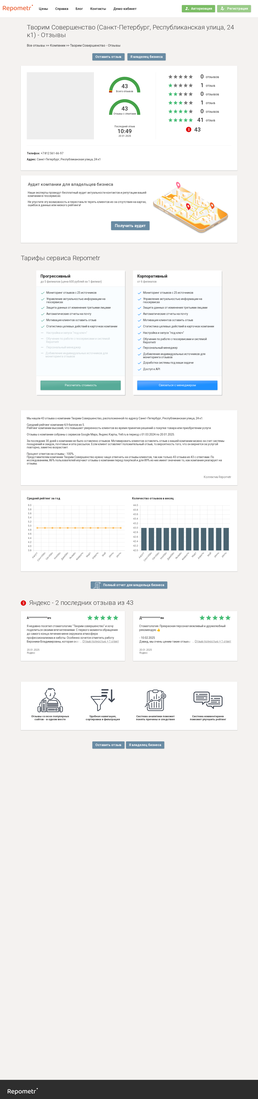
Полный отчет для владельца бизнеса (133, 585)
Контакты (98, 9)
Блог (79, 9)
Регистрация (237, 8)
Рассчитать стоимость (81, 385)
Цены (43, 9)
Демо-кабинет (125, 9)
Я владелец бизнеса (146, 57)
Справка (61, 9)
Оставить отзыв (108, 57)
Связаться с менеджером (177, 385)
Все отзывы (36, 45)
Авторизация (201, 8)
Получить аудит (130, 225)
